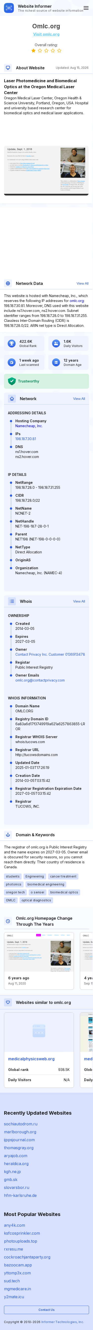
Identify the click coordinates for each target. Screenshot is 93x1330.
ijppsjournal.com (19, 1139)
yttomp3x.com (17, 1272)
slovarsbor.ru (16, 1187)
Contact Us (46, 1310)
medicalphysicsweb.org (31, 1058)
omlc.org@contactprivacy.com (40, 680)
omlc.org (77, 301)
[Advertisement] (46, 130)
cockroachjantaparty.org (27, 1256)
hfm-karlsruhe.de (20, 1195)
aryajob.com (15, 1155)
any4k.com (14, 1225)
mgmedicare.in (17, 1288)
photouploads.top (20, 1241)
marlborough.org (20, 1131)
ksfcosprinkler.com (22, 1233)
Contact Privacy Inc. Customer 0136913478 (50, 654)
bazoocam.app (18, 1264)
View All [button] (83, 283)
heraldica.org (16, 1163)
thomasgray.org (18, 1147)
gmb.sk (10, 1179)
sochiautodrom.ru (20, 1123)
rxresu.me (13, 1249)
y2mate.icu (14, 1296)
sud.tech (12, 1280)
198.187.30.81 (25, 439)
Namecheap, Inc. (29, 426)
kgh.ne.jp (12, 1171)
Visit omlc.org (46, 34)
